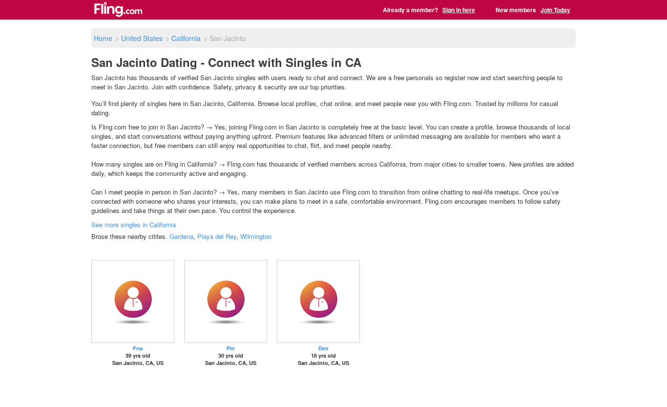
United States (142, 38)
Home (103, 38)
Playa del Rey (216, 236)
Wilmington (255, 236)
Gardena (181, 236)
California (186, 38)
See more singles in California (133, 224)
